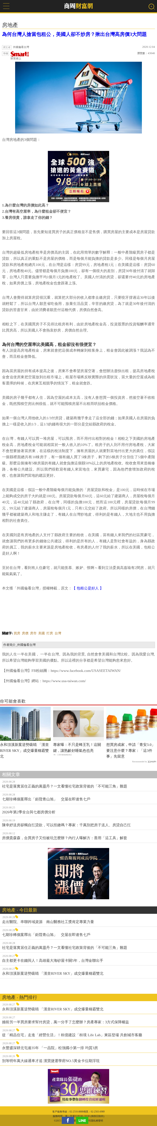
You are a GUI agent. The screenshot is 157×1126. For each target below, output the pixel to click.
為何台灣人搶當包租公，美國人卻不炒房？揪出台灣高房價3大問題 (74, 34)
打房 (49, 633)
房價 (25, 633)
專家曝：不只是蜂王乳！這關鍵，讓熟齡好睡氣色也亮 (77, 748)
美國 (41, 633)
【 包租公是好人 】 (87, 588)
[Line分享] (83, 1120)
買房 (17, 633)
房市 (33, 633)
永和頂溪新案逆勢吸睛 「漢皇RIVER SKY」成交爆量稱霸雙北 (24, 751)
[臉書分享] (69, 1120)
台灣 (58, 633)
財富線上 (16, 58)
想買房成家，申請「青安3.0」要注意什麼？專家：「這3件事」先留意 (130, 751)
